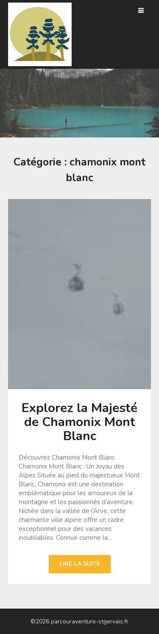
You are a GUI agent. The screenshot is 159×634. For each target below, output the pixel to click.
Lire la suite (79, 564)
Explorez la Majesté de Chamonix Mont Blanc (79, 422)
